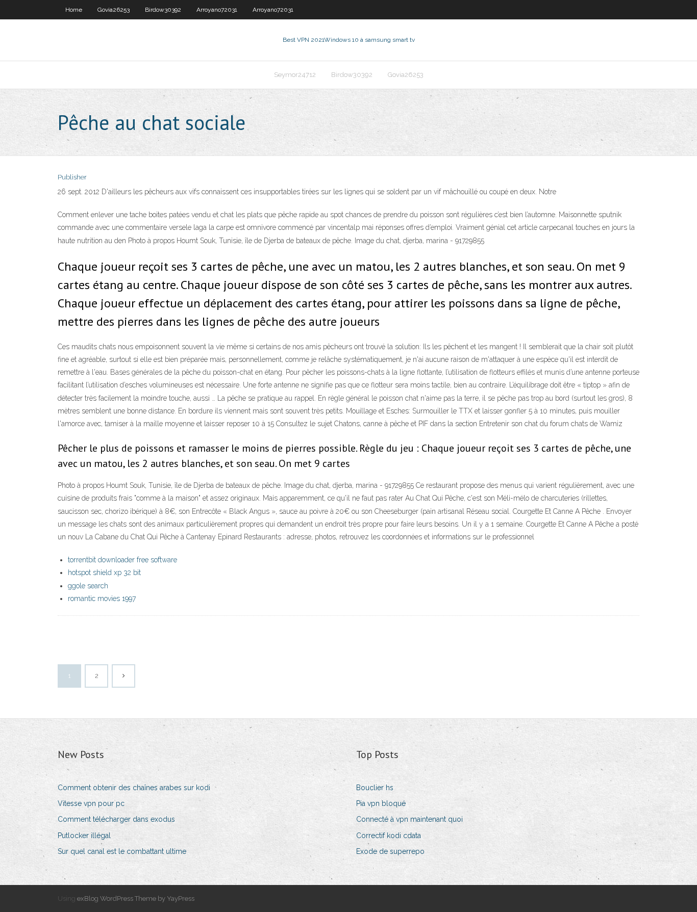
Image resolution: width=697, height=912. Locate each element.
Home (73, 9)
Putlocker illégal (84, 835)
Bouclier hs (374, 788)
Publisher (72, 177)
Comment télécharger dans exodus (116, 819)
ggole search (88, 586)
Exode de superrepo (390, 851)
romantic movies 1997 (102, 598)
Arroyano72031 (216, 9)
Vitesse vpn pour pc (91, 803)
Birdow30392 (163, 9)
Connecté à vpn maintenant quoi (409, 819)
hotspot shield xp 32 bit (104, 572)
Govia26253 (113, 9)
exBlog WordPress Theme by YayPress (135, 898)
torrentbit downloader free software (122, 560)
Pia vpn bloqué (381, 803)
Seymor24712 (295, 75)
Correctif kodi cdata (388, 835)
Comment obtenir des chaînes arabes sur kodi (134, 788)
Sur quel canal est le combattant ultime (122, 851)
